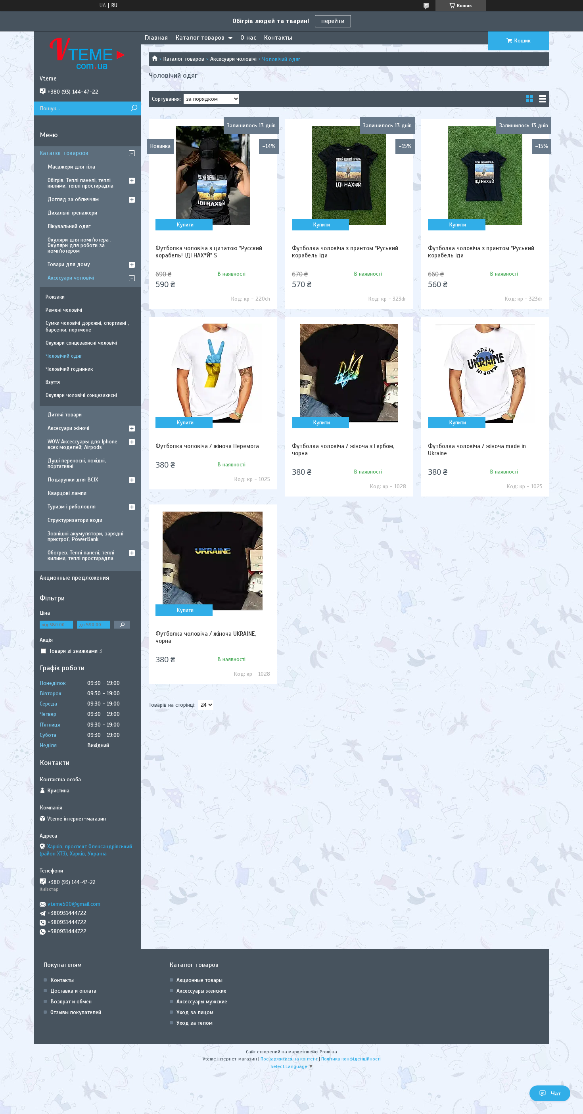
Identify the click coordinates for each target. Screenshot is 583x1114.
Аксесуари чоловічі (233, 59)
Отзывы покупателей (75, 1012)
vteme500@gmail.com (74, 904)
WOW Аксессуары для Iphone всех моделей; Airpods (82, 444)
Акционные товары (199, 980)
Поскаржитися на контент (289, 1059)
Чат (556, 1093)
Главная (156, 38)
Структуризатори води (75, 520)
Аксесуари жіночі (68, 428)
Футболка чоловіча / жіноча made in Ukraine (477, 450)
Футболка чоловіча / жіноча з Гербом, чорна (343, 450)
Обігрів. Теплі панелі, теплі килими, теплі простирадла (80, 183)
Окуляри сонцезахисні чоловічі (81, 343)
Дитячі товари (65, 414)
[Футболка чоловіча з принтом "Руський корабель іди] (349, 175)
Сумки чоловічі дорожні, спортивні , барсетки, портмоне (87, 326)
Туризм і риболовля (72, 506)
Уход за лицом (194, 1012)
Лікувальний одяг (69, 226)
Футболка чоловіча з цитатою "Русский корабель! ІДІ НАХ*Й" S (208, 252)
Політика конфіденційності (351, 1059)
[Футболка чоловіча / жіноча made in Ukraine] (485, 373)
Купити (185, 224)
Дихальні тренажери (72, 212)
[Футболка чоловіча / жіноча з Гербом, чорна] (349, 373)
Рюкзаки (55, 297)
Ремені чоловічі (64, 310)
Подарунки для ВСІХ (73, 479)
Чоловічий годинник (69, 369)
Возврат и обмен (71, 1001)
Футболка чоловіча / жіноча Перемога (207, 446)
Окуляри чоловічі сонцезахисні (81, 395)
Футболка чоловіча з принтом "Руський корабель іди (345, 252)
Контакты (278, 38)
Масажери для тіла (71, 166)
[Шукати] (134, 108)
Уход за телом (194, 1023)
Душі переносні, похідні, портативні (77, 463)
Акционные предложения (74, 577)
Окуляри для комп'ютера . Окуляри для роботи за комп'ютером (79, 245)
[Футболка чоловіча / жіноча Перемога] (212, 373)
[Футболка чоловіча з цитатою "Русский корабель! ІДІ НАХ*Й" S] (212, 175)
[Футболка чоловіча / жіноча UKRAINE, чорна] (212, 560)
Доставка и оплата (73, 990)
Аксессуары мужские (201, 1001)
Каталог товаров (200, 38)
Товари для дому (69, 264)
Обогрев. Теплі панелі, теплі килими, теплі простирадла (81, 555)
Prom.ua (328, 1052)
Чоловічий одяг (64, 356)
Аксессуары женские (201, 990)
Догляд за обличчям (73, 199)
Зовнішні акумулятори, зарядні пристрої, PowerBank (85, 536)
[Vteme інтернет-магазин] (87, 53)
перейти (333, 21)
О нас (248, 38)
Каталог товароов (64, 153)
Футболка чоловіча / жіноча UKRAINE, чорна (205, 637)
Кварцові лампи (67, 493)
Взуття (53, 382)
